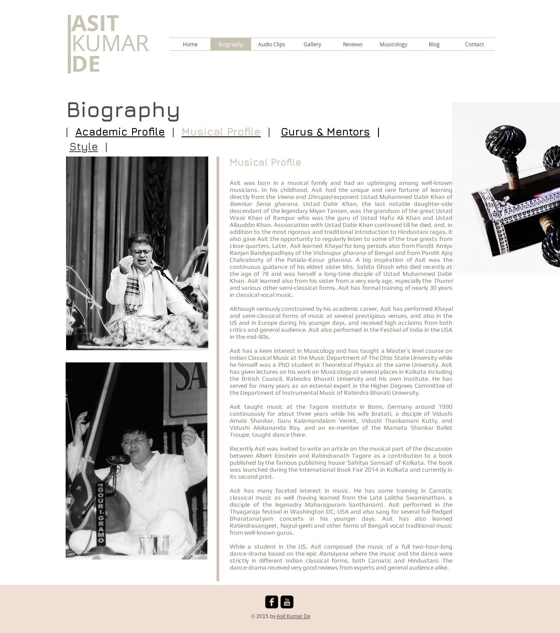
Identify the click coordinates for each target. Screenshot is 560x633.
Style (83, 146)
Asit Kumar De (293, 616)
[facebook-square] (271, 602)
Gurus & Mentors (325, 131)
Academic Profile (120, 131)
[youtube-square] (287, 602)
